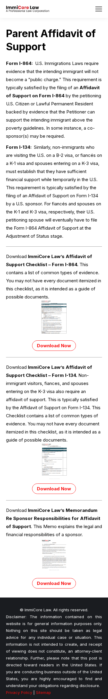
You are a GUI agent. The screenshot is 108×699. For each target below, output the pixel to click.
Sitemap (43, 692)
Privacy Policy (19, 692)
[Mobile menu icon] (98, 9)
